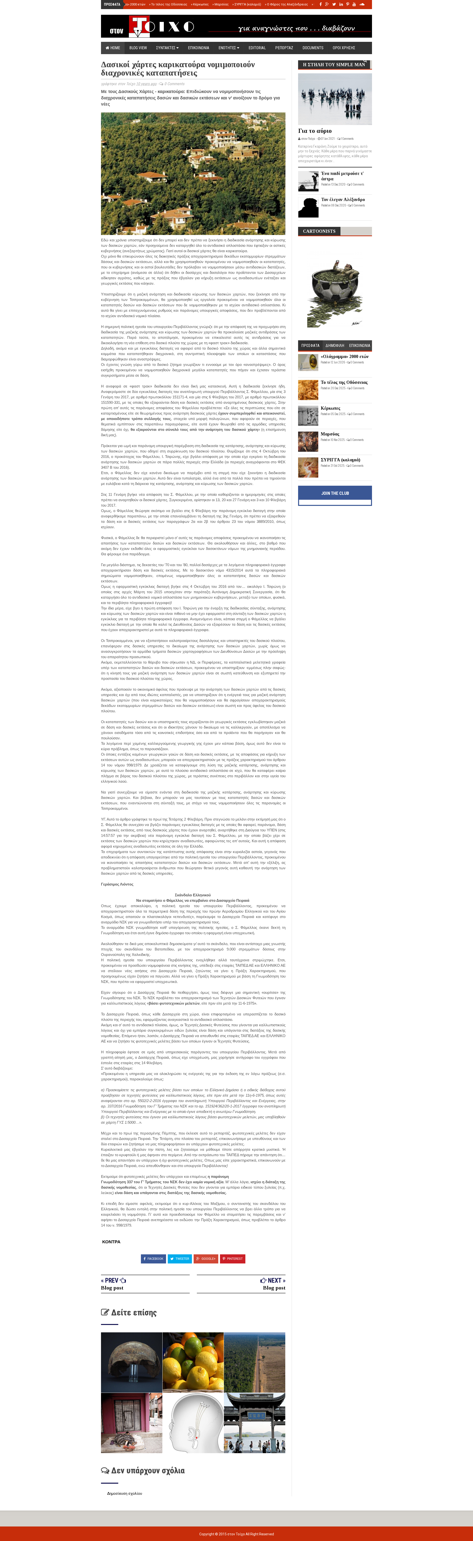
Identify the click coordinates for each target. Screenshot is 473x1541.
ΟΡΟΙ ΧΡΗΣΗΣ (344, 48)
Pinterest (234, 1259)
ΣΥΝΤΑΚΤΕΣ (166, 48)
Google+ (208, 1259)
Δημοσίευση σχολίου (124, 1493)
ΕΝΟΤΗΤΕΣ (228, 48)
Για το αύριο (315, 130)
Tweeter (182, 1259)
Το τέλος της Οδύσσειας (168, 4)
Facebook (155, 1259)
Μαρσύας (220, 4)
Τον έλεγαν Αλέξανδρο (343, 199)
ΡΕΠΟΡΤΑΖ (284, 48)
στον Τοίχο (236, 1534)
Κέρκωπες (200, 4)
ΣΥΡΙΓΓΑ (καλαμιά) (246, 4)
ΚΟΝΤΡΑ (110, 1241)
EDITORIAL (257, 48)
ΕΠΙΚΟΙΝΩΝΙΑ (198, 48)
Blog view (138, 48)
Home (114, 48)
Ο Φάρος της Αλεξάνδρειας (286, 4)
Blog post (112, 1288)
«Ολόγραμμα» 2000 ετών (126, 4)
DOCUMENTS (313, 48)
